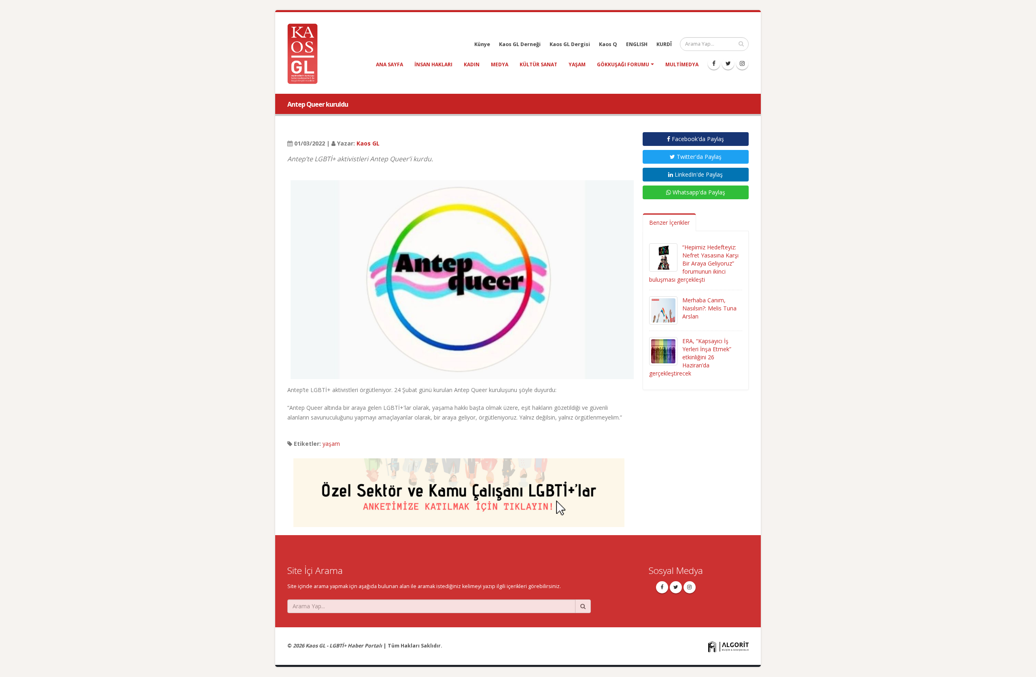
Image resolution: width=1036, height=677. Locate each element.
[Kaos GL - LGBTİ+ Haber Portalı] (305, 53)
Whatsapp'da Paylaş (698, 192)
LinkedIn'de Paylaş (698, 174)
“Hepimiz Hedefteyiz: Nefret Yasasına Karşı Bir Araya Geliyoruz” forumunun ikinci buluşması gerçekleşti (694, 263)
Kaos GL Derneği (520, 44)
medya (499, 64)
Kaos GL (368, 143)
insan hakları (433, 64)
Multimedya (681, 64)
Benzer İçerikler (669, 222)
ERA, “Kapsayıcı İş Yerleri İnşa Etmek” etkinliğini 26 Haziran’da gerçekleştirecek (690, 357)
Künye (482, 44)
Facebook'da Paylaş (697, 139)
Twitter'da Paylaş (698, 156)
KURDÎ (664, 44)
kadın (472, 64)
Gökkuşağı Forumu (623, 64)
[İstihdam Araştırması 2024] (458, 489)
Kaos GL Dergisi (570, 44)
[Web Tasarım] (728, 646)
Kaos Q (608, 44)
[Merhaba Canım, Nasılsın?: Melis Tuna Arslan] (663, 310)
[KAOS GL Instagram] (742, 63)
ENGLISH (637, 44)
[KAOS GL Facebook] (714, 63)
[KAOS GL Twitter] (728, 63)
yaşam (577, 64)
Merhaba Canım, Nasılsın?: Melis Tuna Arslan (709, 308)
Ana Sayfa (389, 64)
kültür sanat (538, 64)
